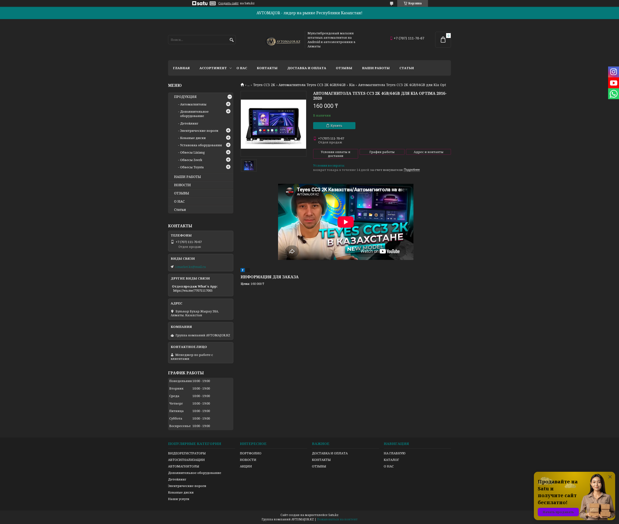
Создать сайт (228, 3)
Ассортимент (213, 68)
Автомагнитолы (193, 104)
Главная (181, 68)
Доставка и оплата (306, 68)
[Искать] (231, 40)
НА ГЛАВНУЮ (394, 453)
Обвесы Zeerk (191, 160)
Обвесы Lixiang (192, 152)
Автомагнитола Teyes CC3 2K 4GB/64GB (312, 85)
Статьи (406, 68)
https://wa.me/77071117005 (193, 290)
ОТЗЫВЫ (181, 193)
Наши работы (376, 68)
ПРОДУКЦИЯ (185, 97)
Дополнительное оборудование (194, 113)
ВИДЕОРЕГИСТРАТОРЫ (187, 453)
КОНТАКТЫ (321, 460)
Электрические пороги (199, 130)
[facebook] (243, 271)
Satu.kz (333, 515)
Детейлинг (189, 123)
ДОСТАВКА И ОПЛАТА (330, 453)
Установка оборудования (201, 145)
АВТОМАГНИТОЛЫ (183, 466)
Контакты (267, 68)
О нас (241, 68)
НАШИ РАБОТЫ (187, 177)
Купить (336, 125)
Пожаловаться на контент (337, 519)
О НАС (179, 201)
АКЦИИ (246, 466)
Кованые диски (193, 138)
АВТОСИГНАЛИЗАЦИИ (186, 460)
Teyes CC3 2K (264, 85)
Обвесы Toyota (192, 167)
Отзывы (344, 68)
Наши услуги (178, 499)
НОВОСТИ (182, 185)
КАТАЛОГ (391, 460)
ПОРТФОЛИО (250, 453)
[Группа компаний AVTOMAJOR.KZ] (282, 39)
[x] (248, 271)
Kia (352, 85)
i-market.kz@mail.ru (190, 267)
